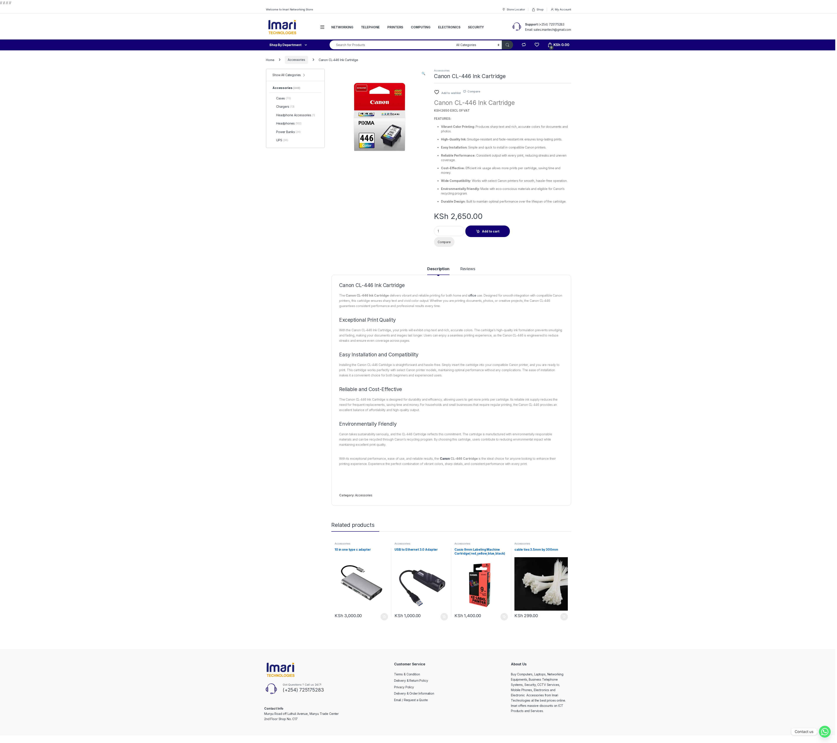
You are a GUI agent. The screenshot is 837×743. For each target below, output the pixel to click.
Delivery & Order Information (414, 693)
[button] (423, 73)
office (472, 295)
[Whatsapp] (825, 732)
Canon (445, 458)
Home (270, 59)
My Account (563, 9)
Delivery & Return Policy (411, 680)
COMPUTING (420, 27)
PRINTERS (395, 27)
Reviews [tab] (467, 269)
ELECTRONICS (449, 27)
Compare (474, 91)
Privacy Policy (404, 687)
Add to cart (490, 231)
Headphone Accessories (295, 115)
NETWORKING (342, 27)
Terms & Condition (407, 674)
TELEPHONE (370, 27)
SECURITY (476, 27)
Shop (540, 9)
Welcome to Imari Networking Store (289, 9)
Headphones (288, 123)
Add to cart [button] (384, 616)
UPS (282, 140)
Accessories (296, 59)
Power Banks (288, 132)
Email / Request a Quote (411, 700)
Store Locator (516, 9)
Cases (283, 98)
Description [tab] (438, 269)
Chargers (285, 106)
